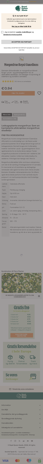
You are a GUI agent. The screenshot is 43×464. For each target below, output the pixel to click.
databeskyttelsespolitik (12, 35)
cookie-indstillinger (24, 32)
